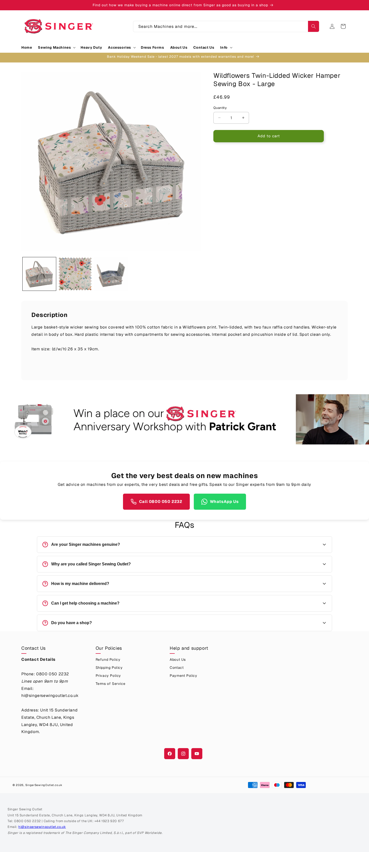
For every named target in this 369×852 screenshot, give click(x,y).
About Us (178, 659)
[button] (56, 47)
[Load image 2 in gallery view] (75, 274)
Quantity (220, 108)
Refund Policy (108, 659)
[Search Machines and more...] (313, 26)
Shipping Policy (109, 667)
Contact (176, 667)
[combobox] (226, 26)
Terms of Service (111, 683)
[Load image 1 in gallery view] (39, 274)
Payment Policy (183, 675)
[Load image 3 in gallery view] (111, 274)
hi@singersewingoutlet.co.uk (42, 827)
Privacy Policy (108, 675)
